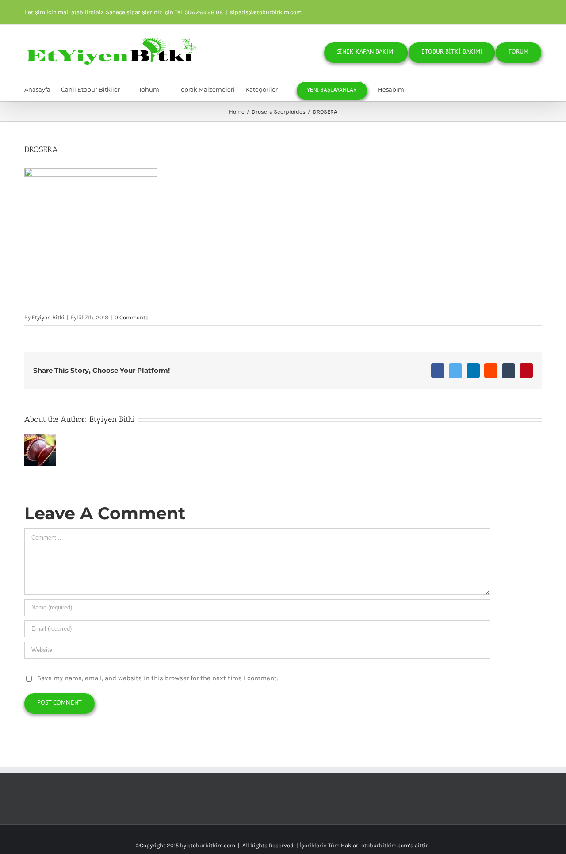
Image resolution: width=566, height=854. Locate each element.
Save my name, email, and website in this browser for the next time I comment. (157, 678)
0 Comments (132, 317)
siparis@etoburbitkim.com (266, 12)
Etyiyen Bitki (48, 317)
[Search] (440, 89)
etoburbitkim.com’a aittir (394, 845)
